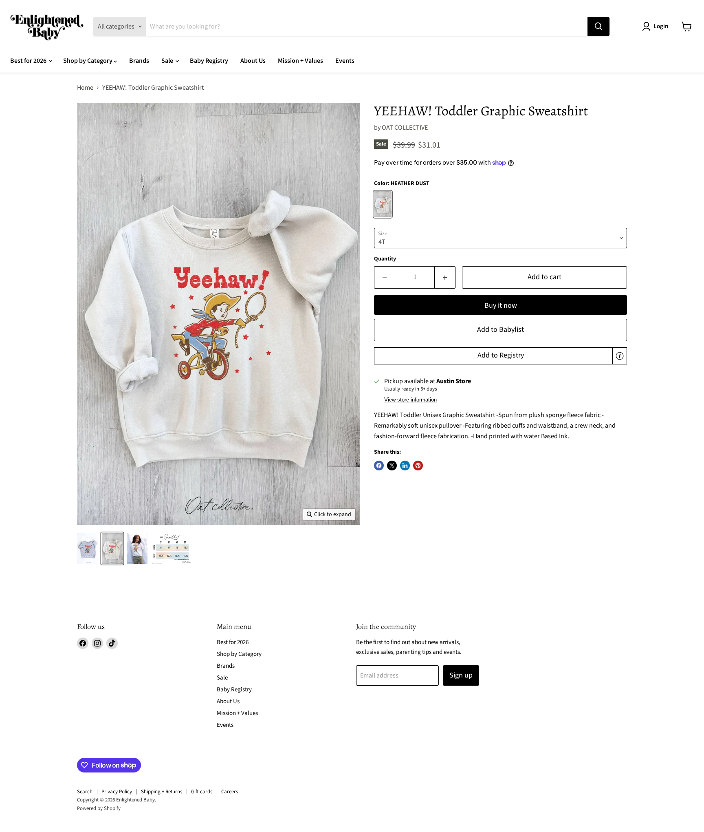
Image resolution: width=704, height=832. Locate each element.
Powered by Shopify (99, 808)
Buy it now (500, 305)
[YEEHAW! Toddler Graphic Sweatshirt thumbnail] (87, 548)
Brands (139, 60)
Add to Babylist (500, 329)
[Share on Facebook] (379, 465)
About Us (253, 60)
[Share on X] (392, 465)
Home (85, 87)
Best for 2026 (29, 60)
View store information (410, 400)
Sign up (461, 675)
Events (344, 60)
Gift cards (201, 791)
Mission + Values (300, 60)
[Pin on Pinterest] (418, 465)
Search (84, 791)
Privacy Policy (116, 791)
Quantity (385, 259)
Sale (167, 60)
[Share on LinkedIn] (405, 465)
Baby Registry (209, 60)
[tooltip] (620, 356)
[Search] (598, 26)
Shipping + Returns (161, 791)
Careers (229, 791)
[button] (500, 355)
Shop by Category (88, 60)
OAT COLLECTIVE (405, 127)
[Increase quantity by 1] (445, 277)
